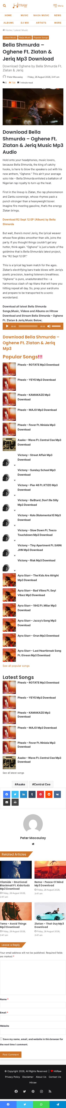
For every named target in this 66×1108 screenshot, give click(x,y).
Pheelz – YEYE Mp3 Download (37, 379)
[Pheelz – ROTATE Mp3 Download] (9, 369)
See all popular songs (16, 665)
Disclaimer (27, 1076)
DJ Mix (25, 23)
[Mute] (49, 326)
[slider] (57, 326)
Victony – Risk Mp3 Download (36, 560)
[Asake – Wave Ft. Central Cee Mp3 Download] (9, 444)
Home (8, 15)
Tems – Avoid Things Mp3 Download (13, 925)
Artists (41, 23)
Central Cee (42, 784)
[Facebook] (6, 794)
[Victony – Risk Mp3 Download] (9, 564)
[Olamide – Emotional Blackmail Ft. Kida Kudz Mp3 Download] (16, 870)
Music (25, 15)
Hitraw (33, 1082)
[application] (33, 326)
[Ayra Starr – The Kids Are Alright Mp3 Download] (9, 579)
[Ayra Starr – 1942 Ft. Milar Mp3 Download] (9, 610)
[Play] (7, 326)
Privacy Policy (12, 1076)
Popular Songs (41, 37)
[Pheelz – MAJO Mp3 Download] (9, 414)
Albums (9, 23)
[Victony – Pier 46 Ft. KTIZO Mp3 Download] (9, 489)
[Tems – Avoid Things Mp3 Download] (16, 911)
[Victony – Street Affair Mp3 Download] (9, 459)
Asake (21, 784)
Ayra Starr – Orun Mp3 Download (38, 635)
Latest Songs (18, 677)
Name (4, 999)
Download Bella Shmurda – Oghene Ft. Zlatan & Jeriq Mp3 (31, 342)
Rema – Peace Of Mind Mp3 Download (48, 883)
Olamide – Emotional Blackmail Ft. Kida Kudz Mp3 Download (15, 885)
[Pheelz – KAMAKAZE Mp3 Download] (9, 399)
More (57, 23)
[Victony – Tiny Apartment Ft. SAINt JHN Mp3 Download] (9, 549)
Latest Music (21, 30)
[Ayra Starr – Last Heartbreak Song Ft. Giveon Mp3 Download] (9, 655)
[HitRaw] (20, 5)
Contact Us (55, 1076)
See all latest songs (13, 772)
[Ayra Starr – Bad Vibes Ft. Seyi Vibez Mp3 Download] (9, 595)
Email (4, 1012)
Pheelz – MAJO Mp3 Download (37, 410)
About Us (41, 1076)
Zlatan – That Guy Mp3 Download (49, 925)
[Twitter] (15, 794)
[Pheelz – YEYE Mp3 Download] (9, 384)
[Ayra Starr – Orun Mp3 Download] (9, 640)
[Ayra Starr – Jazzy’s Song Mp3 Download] (9, 625)
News (57, 15)
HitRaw (57, 1071)
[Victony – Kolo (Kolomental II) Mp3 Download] (9, 519)
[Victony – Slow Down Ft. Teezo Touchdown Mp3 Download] (9, 534)
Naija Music (41, 15)
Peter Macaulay (15, 77)
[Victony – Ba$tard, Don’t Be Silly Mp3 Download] (9, 504)
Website (4, 1025)
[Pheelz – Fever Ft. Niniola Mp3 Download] (9, 429)
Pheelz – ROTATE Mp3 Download (38, 364)
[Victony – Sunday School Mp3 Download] (9, 474)
